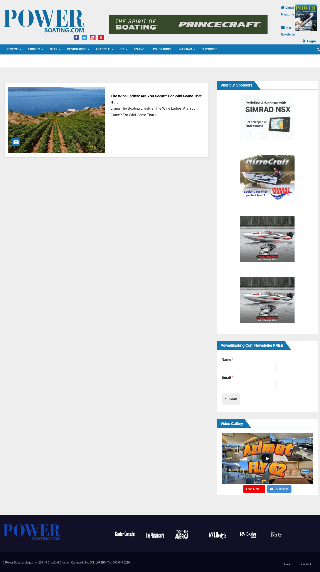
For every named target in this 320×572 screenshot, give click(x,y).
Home (286, 564)
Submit (231, 399)
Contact (306, 564)
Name (227, 360)
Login (311, 41)
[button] (318, 49)
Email (227, 377)
